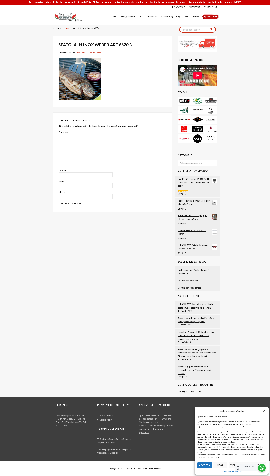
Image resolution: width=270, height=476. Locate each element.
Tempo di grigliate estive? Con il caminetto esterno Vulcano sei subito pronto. (195, 370)
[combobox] (197, 163)
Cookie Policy (226, 471)
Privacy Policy (106, 415)
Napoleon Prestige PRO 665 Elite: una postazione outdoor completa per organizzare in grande (196, 335)
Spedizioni (144, 432)
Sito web (62, 192)
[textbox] (191, 163)
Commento (64, 132)
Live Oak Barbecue (71, 17)
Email (61, 181)
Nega (220, 465)
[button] (264, 410)
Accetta (204, 465)
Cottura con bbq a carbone (190, 287)
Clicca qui (110, 442)
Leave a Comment (96, 52)
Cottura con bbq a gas (188, 280)
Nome (62, 170)
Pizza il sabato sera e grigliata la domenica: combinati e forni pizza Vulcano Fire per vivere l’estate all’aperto (197, 352)
